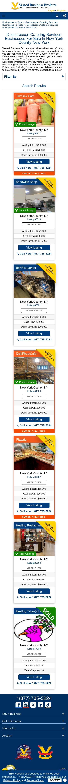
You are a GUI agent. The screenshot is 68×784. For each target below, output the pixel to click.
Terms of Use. (35, 780)
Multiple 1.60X (34, 568)
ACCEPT (54, 780)
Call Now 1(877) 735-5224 (35, 167)
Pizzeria (21, 439)
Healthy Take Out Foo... (32, 611)
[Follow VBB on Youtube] (25, 705)
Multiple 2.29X (34, 139)
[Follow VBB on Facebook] (18, 705)
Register (61, 10)
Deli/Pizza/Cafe (26, 353)
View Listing (34, 161)
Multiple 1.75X (34, 225)
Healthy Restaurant (29, 525)
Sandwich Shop (26, 182)
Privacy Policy (12, 780)
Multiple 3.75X (34, 482)
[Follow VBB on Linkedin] (40, 705)
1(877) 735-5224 (34, 698)
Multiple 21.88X (34, 310)
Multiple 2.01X (34, 654)
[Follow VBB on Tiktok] (48, 705)
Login (51, 10)
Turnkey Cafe (25, 96)
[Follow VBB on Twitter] (33, 705)
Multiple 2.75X (34, 396)
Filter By (10, 76)
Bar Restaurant (26, 267)
